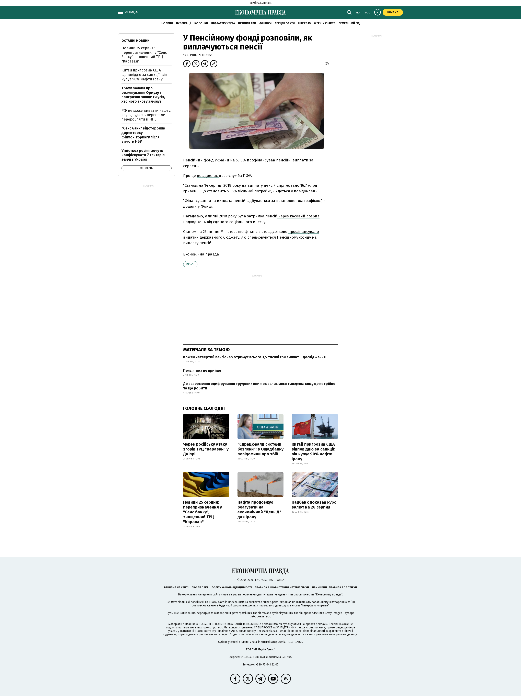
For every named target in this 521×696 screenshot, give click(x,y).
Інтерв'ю (304, 23)
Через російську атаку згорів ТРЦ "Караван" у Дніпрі (206, 449)
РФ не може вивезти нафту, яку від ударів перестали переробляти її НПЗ (146, 115)
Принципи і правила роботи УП (334, 587)
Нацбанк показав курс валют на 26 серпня (314, 505)
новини (167, 23)
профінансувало (303, 231)
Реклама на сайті (176, 587)
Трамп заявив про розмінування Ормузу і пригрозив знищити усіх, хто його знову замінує (143, 95)
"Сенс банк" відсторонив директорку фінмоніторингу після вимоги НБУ (143, 135)
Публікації (183, 23)
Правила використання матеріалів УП (282, 587)
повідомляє (208, 175)
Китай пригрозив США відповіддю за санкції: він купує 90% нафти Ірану (313, 451)
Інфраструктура (223, 23)
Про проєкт (200, 587)
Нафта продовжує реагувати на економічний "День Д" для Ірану (259, 509)
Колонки (201, 23)
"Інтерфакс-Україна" (277, 602)
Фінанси (265, 23)
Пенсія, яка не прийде (202, 370)
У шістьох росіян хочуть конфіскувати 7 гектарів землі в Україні (143, 155)
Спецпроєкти (285, 23)
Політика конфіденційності (231, 587)
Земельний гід (349, 23)
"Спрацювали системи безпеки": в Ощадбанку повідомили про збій (260, 449)
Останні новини (135, 41)
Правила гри (247, 23)
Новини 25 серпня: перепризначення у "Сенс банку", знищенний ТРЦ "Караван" (202, 512)
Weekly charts (324, 23)
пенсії (190, 264)
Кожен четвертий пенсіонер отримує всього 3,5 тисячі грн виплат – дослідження (254, 357)
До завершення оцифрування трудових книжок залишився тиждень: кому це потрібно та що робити (259, 385)
